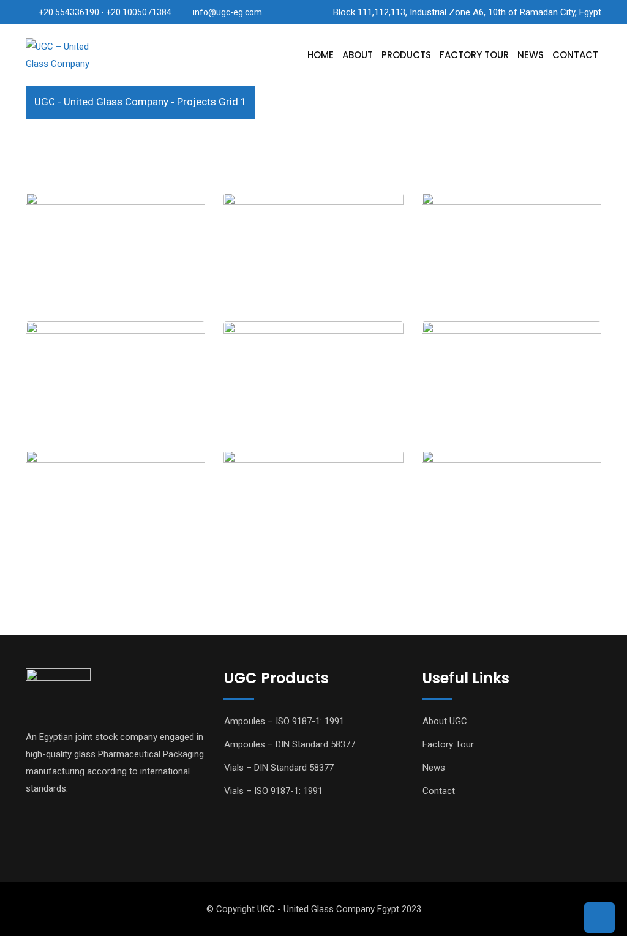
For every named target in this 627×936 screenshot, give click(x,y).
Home (320, 54)
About (357, 54)
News (530, 54)
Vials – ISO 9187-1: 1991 (273, 790)
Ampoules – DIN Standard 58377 (289, 744)
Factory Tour (474, 54)
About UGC (444, 721)
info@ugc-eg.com (227, 12)
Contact (575, 54)
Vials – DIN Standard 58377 (279, 767)
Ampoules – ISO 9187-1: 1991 (284, 721)
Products (406, 54)
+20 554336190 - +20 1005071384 (105, 12)
